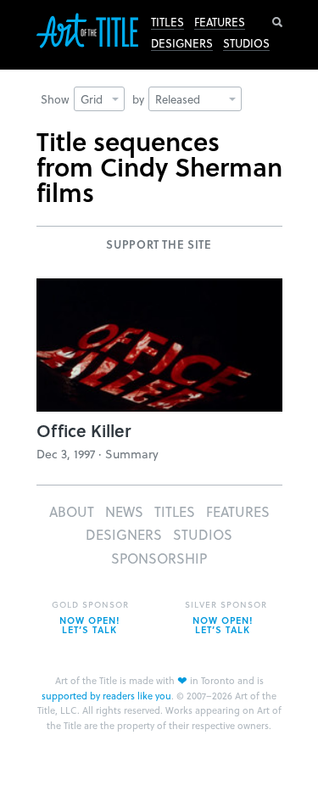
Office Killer (83, 430)
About (71, 511)
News (124, 511)
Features (219, 22)
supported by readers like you (106, 695)
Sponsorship (159, 558)
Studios (246, 43)
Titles (167, 22)
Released (177, 99)
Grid (92, 99)
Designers (182, 43)
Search (277, 22)
